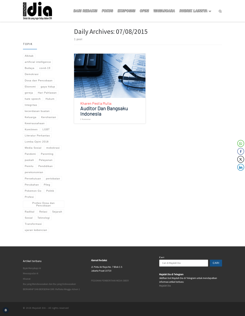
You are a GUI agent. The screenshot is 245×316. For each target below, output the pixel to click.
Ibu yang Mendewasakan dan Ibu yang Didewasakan (49, 284)
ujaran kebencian (36, 230)
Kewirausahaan (35, 123)
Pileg (47, 184)
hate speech (33, 98)
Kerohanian (48, 117)
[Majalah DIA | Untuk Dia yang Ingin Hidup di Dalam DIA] (37, 10)
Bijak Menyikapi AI (32, 268)
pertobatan (53, 178)
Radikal (29, 211)
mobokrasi (53, 147)
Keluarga (30, 117)
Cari (161, 257)
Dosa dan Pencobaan (39, 80)
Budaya (29, 68)
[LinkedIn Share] (240, 167)
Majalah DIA (39, 308)
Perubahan (32, 184)
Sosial (29, 217)
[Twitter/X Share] (240, 159)
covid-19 (44, 68)
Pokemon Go (33, 190)
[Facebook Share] (240, 151)
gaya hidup (48, 86)
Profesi (29, 196)
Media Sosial (33, 147)
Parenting (47, 153)
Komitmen (31, 129)
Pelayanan (46, 160)
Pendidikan (45, 166)
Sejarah (57, 211)
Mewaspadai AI (30, 273)
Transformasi (33, 223)
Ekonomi (30, 86)
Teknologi (43, 217)
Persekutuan (33, 178)
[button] (241, 174)
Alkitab (29, 55)
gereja (29, 92)
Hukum (50, 98)
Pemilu (29, 166)
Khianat (26, 278)
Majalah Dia (165, 285)
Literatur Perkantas (37, 135)
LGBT (46, 129)
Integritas (31, 104)
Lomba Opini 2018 (37, 141)
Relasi (43, 211)
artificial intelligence (38, 61)
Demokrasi (32, 74)
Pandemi (30, 153)
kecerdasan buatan (37, 111)
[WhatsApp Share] (240, 143)
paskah (29, 160)
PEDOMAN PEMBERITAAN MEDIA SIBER (110, 280)
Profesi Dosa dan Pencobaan (43, 204)
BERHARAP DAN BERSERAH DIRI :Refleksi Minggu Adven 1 (51, 289)
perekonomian (34, 172)
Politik (50, 190)
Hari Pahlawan (47, 92)
